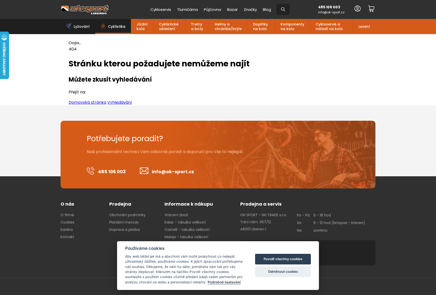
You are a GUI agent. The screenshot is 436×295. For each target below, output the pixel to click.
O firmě (67, 214)
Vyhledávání (119, 102)
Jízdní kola (142, 26)
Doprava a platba (124, 229)
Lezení (364, 26)
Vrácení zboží (176, 214)
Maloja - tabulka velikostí (186, 236)
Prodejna (120, 204)
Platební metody (124, 222)
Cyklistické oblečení (168, 26)
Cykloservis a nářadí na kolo (329, 26)
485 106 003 (329, 7)
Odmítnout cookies (283, 271)
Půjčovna (212, 9)
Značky (250, 9)
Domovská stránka (87, 102)
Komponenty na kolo (292, 26)
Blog (267, 9)
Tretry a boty (197, 26)
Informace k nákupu (189, 204)
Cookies (67, 222)
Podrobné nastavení (224, 282)
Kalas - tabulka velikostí (185, 222)
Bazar (232, 9)
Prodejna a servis (261, 204)
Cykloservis (160, 9)
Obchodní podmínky (127, 214)
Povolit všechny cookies (283, 259)
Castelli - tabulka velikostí (187, 229)
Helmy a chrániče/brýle (228, 26)
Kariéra (67, 229)
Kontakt (67, 236)
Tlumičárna (187, 9)
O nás (67, 204)
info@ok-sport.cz (331, 12)
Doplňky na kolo (260, 26)
